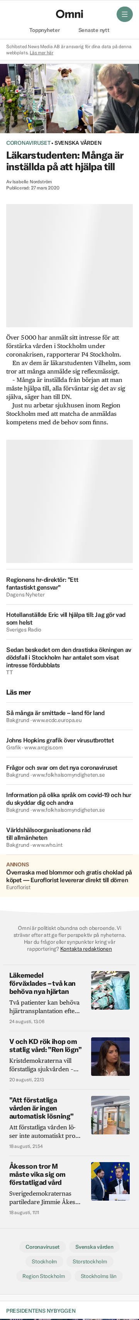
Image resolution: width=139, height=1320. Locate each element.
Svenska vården (77, 142)
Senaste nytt (94, 30)
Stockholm (44, 1261)
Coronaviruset (28, 142)
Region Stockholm (43, 1276)
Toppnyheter (44, 30)
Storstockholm (90, 1261)
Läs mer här (41, 52)
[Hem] (69, 14)
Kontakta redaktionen (86, 948)
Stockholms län (99, 1276)
